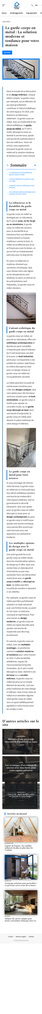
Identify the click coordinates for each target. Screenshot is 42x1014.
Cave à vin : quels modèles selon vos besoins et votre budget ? (21, 795)
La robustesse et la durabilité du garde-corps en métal (20, 173)
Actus (21, 762)
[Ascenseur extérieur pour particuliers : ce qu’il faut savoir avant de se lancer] (21, 867)
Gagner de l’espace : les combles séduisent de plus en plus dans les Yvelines (19, 847)
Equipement (21, 792)
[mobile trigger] (4, 5)
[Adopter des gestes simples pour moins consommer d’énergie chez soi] (21, 902)
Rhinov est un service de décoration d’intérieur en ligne (21, 740)
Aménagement (21, 736)
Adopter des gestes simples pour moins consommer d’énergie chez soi (20, 919)
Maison (7, 53)
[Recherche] (32, 5)
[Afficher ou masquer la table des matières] (31, 165)
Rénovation (9, 843)
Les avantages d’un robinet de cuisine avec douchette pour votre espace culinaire (21, 767)
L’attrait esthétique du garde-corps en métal (21, 180)
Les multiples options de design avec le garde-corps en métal (22, 193)
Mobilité (8, 881)
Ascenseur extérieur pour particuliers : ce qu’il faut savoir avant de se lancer (21, 884)
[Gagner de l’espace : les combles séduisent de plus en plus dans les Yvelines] (21, 829)
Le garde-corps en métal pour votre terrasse (21, 186)
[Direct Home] (16, 5)
